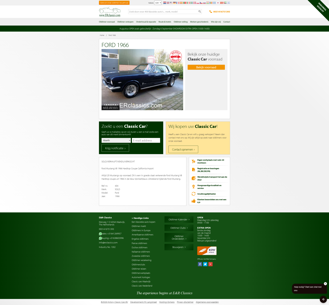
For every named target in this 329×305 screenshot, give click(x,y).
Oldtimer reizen (139, 268)
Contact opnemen (182, 149)
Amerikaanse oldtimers (142, 234)
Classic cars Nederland (142, 285)
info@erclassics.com (108, 242)
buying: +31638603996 (113, 238)
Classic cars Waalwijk (141, 281)
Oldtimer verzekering (141, 260)
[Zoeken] (200, 12)
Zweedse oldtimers (141, 255)
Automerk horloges (141, 277)
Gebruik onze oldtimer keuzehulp (114, 2)
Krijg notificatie (114, 148)
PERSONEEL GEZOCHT (321, 7)
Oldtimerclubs (138, 264)
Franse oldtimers (139, 243)
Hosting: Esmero (167, 302)
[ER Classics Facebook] (200, 264)
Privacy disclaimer (185, 302)
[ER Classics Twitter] (205, 264)
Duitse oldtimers (139, 247)
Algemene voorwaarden (207, 302)
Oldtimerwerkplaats (141, 272)
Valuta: (151, 3)
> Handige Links (140, 218)
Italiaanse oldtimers (141, 251)
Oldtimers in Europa (141, 230)
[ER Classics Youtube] (210, 264)
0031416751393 (221, 11)
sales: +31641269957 (111, 233)
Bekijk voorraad (206, 67)
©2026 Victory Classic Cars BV (114, 302)
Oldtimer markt (139, 226)
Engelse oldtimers (140, 238)
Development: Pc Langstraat (143, 302)
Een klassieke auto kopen (143, 221)
